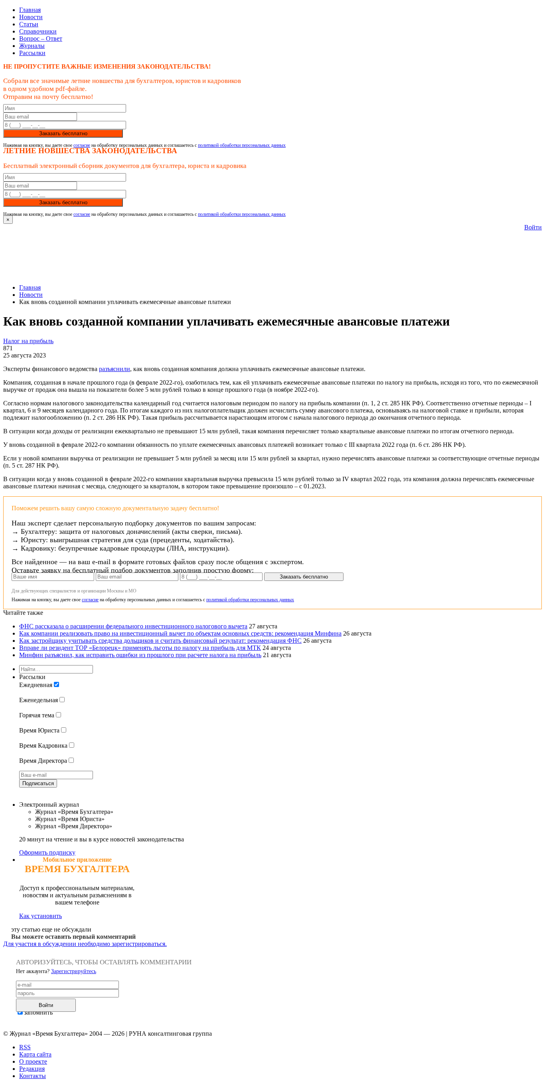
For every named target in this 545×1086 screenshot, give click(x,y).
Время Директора (43, 760)
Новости (31, 17)
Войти (533, 227)
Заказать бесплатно (63, 133)
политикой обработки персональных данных (242, 145)
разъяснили (114, 368)
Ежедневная (35, 684)
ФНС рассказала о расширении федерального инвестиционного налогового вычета (133, 626)
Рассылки (32, 52)
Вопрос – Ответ (40, 38)
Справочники (38, 31)
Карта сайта (35, 1054)
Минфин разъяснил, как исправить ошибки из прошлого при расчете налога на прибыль (140, 655)
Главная (30, 9)
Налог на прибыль (28, 341)
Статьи (28, 24)
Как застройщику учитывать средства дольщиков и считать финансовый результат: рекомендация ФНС (160, 640)
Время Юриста (39, 730)
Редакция (32, 1068)
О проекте (33, 1061)
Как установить (40, 915)
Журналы (32, 45)
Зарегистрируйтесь (73, 971)
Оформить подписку (47, 852)
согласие (81, 145)
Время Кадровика (43, 745)
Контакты (32, 1075)
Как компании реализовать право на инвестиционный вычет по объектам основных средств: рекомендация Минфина (180, 633)
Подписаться (38, 783)
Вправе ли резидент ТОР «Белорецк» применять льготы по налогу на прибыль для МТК (140, 647)
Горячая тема (36, 715)
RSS (25, 1047)
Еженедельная (38, 700)
